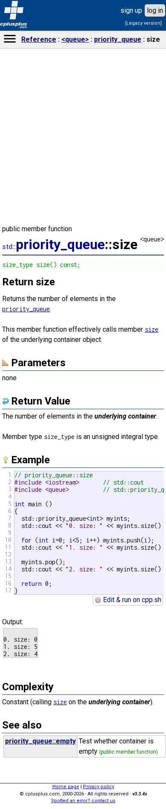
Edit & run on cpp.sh (131, 600)
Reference (38, 39)
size (151, 329)
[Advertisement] (83, 599)
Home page (65, 786)
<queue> (75, 39)
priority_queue (117, 39)
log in (155, 10)
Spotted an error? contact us (83, 800)
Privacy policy (98, 786)
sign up (131, 10)
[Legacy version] (143, 23)
